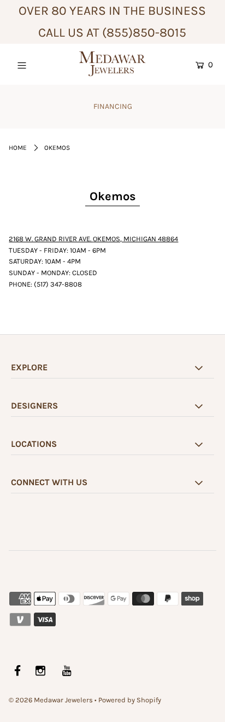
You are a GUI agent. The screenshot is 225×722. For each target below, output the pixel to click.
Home (18, 148)
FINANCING (112, 106)
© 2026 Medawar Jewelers (51, 700)
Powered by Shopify (129, 700)
